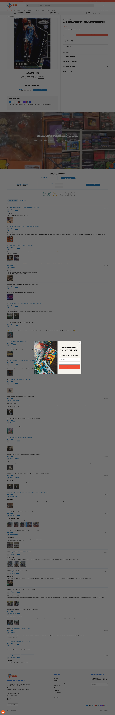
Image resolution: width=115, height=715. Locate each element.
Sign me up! (69, 367)
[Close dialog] (80, 343)
